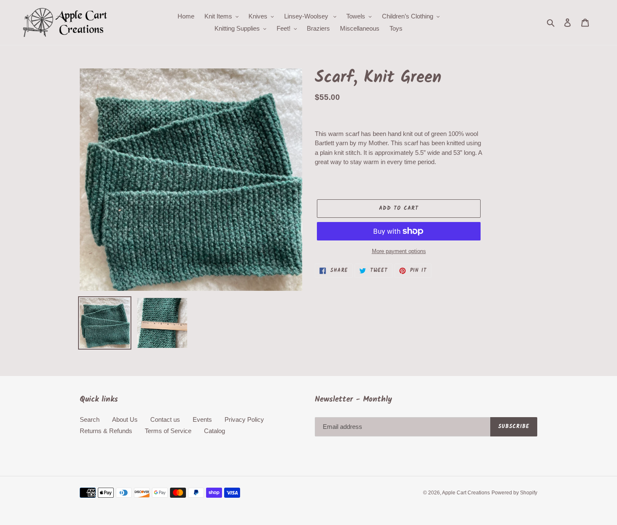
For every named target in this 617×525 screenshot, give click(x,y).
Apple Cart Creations (466, 493)
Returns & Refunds (106, 430)
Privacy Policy (244, 419)
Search (89, 419)
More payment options (399, 251)
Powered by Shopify (514, 493)
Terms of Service (168, 430)
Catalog (214, 430)
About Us (125, 419)
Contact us (165, 419)
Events (202, 419)
